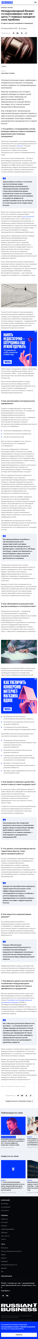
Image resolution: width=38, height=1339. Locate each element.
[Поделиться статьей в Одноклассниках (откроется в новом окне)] (22, 33)
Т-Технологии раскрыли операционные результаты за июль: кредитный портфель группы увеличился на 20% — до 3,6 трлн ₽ (12, 1186)
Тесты (3, 1239)
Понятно (19, 1335)
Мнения (4, 7)
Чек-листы (5, 1236)
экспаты (20, 146)
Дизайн (4, 1268)
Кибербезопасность (9, 1265)
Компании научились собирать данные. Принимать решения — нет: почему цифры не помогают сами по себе (13, 1142)
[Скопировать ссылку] (26, 33)
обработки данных (27, 1326)
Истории (4, 1222)
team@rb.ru (5, 1290)
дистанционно (28, 216)
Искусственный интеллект (11, 1251)
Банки (3, 1254)
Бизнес (10, 7)
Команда (4, 1203)
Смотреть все (6, 1276)
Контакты (5, 1210)
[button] (35, 2)
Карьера (4, 1261)
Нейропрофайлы (7, 1229)
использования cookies (10, 1326)
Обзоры (4, 1232)
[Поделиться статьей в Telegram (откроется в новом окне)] (13, 33)
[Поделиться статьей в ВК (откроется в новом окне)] (17, 33)
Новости (4, 1219)
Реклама (4, 1248)
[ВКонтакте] (7, 1295)
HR (2, 1271)
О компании (5, 1207)
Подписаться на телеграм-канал (18, 1101)
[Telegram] (3, 1295)
